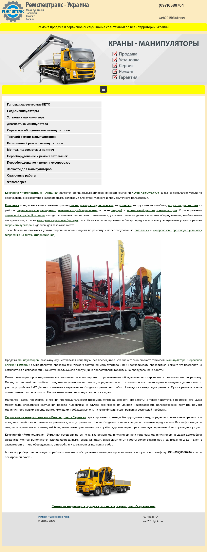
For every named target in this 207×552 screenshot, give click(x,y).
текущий (116, 210)
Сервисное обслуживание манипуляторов (38, 130)
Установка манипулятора (25, 117)
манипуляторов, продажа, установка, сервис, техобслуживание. (108, 506)
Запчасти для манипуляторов (29, 169)
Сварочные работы (21, 175)
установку (125, 205)
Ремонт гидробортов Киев (54, 516)
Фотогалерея (16, 182)
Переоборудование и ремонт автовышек (37, 156)
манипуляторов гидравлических (92, 205)
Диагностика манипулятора (27, 123)
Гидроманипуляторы (23, 111)
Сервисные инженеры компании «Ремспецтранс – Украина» (45, 417)
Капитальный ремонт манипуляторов (35, 143)
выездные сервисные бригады (57, 220)
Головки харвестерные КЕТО (28, 104)
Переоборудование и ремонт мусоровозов (38, 162)
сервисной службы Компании (25, 215)
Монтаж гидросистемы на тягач (30, 149)
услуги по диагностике (183, 205)
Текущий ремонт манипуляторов (31, 136)
